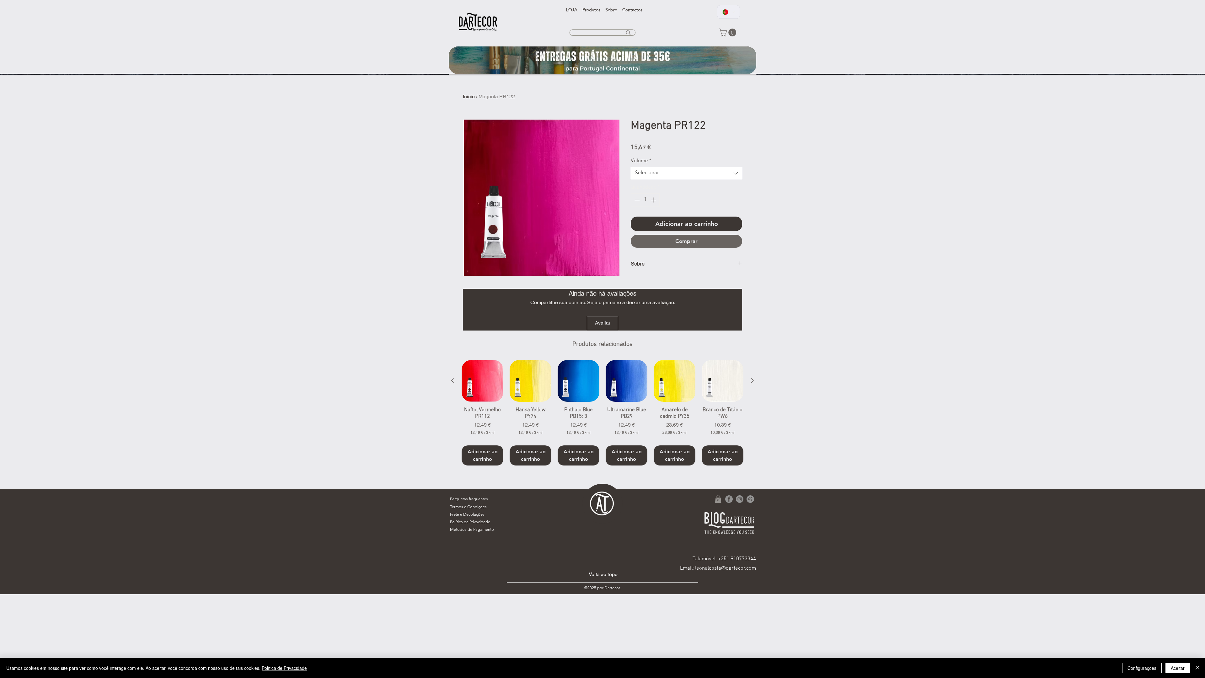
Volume (641, 161)
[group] (602, 413)
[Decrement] (636, 200)
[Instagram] (739, 499)
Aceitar (1178, 668)
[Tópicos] (750, 499)
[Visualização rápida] (482, 381)
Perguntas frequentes (469, 499)
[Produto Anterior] (452, 380)
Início (469, 97)
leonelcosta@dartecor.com (725, 568)
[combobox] (686, 173)
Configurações (1141, 668)
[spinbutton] (645, 200)
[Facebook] (729, 499)
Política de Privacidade (284, 668)
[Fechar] (1197, 668)
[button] (728, 32)
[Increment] (654, 200)
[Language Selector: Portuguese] (728, 12)
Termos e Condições (468, 506)
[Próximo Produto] (752, 380)
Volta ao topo (603, 574)
